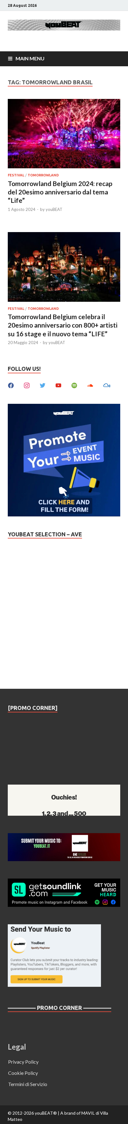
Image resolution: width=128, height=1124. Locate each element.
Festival (16, 175)
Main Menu (30, 58)
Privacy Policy (23, 1062)
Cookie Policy (23, 1073)
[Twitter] (42, 385)
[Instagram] (27, 385)
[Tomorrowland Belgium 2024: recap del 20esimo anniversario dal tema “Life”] (64, 134)
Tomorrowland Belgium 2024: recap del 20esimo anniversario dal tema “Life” (60, 192)
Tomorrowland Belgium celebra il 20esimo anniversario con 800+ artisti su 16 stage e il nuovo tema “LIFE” (62, 325)
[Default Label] (58, 385)
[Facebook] (11, 385)
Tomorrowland (43, 175)
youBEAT (54, 209)
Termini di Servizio (27, 1084)
